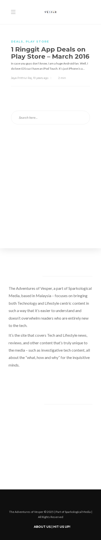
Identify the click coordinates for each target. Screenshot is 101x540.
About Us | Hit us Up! (52, 527)
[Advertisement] (50, 190)
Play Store (37, 41)
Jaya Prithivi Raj (21, 78)
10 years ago (40, 78)
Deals (17, 41)
